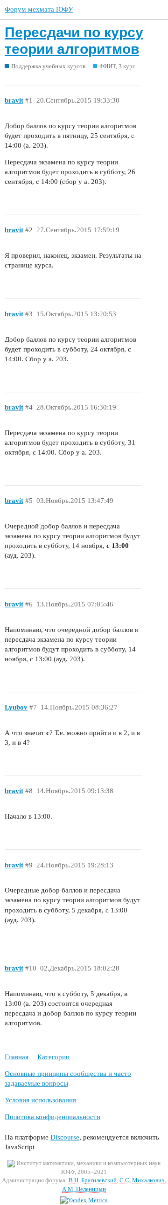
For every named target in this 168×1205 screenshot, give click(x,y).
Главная (16, 1057)
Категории (53, 1057)
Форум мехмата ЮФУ (39, 9)
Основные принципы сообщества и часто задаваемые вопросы (68, 1078)
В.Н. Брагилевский (93, 1180)
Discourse (64, 1137)
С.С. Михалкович (142, 1180)
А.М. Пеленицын (84, 1188)
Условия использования (40, 1100)
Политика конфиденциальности (52, 1116)
